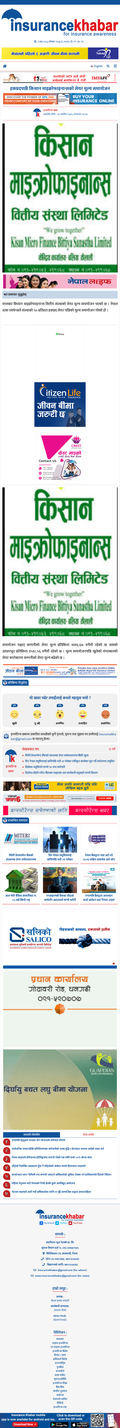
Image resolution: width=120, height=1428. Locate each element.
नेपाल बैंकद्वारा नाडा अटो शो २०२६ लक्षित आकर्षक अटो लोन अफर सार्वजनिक (99, 859)
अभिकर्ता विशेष (60, 1359)
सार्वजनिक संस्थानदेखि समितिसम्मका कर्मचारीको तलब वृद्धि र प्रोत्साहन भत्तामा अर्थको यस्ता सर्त (58, 1149)
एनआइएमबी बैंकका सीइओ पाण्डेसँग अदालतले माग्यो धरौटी (60, 897)
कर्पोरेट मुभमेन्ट (60, 1391)
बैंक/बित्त (60, 1387)
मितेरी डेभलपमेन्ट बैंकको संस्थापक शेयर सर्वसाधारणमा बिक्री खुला (56, 755)
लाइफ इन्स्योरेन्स (60, 1343)
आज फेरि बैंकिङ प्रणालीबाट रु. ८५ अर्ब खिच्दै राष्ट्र (21, 897)
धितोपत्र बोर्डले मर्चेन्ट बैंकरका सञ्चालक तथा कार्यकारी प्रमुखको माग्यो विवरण (61, 773)
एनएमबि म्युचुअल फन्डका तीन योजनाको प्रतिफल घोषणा (38, 1140)
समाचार (60, 1339)
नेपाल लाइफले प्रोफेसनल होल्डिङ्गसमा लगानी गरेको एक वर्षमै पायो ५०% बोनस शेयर (52, 1157)
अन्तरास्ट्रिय (60, 1363)
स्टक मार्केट (60, 1375)
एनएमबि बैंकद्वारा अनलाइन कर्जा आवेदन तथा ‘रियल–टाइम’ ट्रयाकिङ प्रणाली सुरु (99, 900)
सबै (113, 749)
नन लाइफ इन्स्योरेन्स (60, 1347)
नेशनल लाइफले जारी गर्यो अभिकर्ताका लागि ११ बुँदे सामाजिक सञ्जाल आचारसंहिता (51, 1192)
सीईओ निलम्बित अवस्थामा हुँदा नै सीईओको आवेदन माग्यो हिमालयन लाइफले (49, 1166)
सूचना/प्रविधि (60, 1379)
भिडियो (60, 1403)
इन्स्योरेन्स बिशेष (60, 1351)
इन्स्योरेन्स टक (60, 1407)
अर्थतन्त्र (60, 1395)
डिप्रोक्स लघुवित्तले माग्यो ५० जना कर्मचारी (45, 767)
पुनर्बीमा (60, 1367)
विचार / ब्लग (60, 1355)
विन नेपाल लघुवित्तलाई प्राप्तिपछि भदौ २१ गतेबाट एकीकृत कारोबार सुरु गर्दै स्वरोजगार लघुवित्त (70, 761)
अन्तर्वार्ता (60, 1371)
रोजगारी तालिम (60, 1399)
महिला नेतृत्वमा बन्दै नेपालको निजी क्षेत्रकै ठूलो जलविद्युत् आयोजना (43, 1183)
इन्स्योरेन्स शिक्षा (60, 1383)
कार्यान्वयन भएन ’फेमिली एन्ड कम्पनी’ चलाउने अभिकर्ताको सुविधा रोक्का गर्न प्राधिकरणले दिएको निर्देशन (61, 1175)
